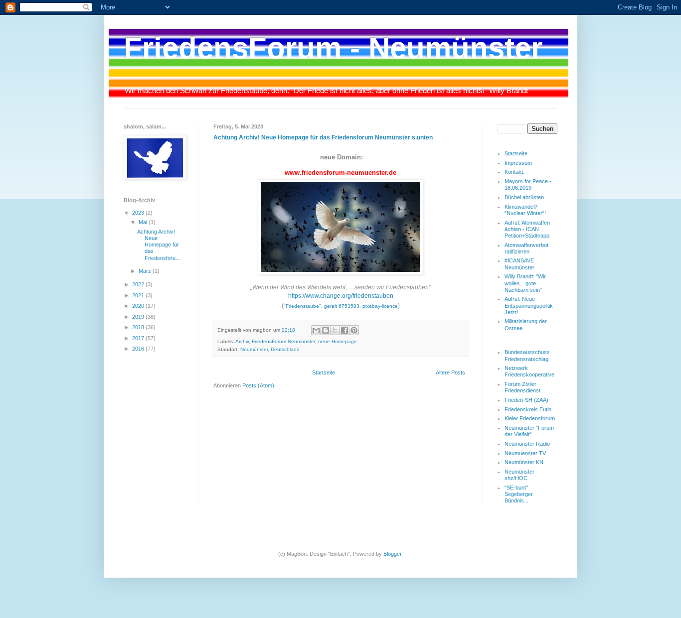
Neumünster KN (524, 462)
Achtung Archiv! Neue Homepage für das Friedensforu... (158, 245)
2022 (139, 284)
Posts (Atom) (258, 385)
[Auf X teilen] (335, 330)
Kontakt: (514, 172)
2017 (139, 338)
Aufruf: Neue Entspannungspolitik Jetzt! (529, 305)
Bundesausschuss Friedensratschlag (527, 355)
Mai (144, 222)
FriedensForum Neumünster (283, 341)
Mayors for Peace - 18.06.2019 (528, 184)
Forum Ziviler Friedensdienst (522, 387)
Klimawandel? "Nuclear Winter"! (525, 210)
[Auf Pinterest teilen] (354, 330)
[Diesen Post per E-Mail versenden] (316, 330)
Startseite (323, 372)
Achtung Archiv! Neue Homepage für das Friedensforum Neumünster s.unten (323, 137)
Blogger (392, 554)
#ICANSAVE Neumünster (519, 263)
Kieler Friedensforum (530, 418)
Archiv (242, 341)
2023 (139, 213)
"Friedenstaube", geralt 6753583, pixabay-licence (341, 306)
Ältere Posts (450, 372)
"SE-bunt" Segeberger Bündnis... (519, 494)
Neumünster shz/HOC (519, 475)
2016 (139, 349)
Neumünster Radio (527, 444)
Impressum (518, 163)
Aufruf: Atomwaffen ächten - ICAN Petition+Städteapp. (528, 229)
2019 (139, 317)
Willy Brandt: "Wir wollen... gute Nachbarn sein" (525, 282)
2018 (139, 327)
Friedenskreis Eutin (528, 409)
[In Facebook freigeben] (344, 330)
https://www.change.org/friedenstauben (340, 295)
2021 (139, 295)
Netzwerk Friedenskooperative (529, 371)
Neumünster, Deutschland (270, 349)
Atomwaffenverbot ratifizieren (526, 248)
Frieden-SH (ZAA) (526, 400)
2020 (139, 306)
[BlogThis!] (326, 330)
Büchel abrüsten (524, 197)
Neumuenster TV (525, 453)
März (146, 271)
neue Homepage (337, 341)
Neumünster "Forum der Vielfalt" (529, 431)
